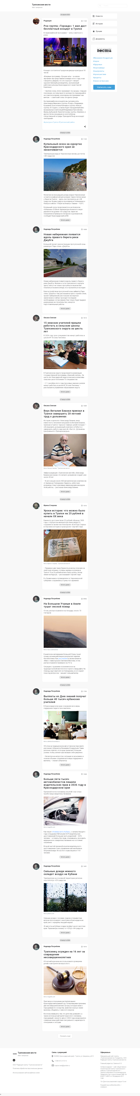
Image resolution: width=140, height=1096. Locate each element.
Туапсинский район (67, 122)
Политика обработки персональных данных (28, 1068)
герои (96, 61)
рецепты (97, 77)
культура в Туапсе (51, 122)
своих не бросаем (101, 81)
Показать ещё (65, 1036)
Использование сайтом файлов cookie (26, 1073)
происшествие (100, 74)
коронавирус (99, 68)
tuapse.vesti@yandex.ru (62, 1065)
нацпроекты (99, 71)
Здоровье (98, 64)
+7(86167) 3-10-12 (61, 1061)
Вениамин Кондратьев (103, 58)
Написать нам (104, 87)
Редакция (47, 21)
